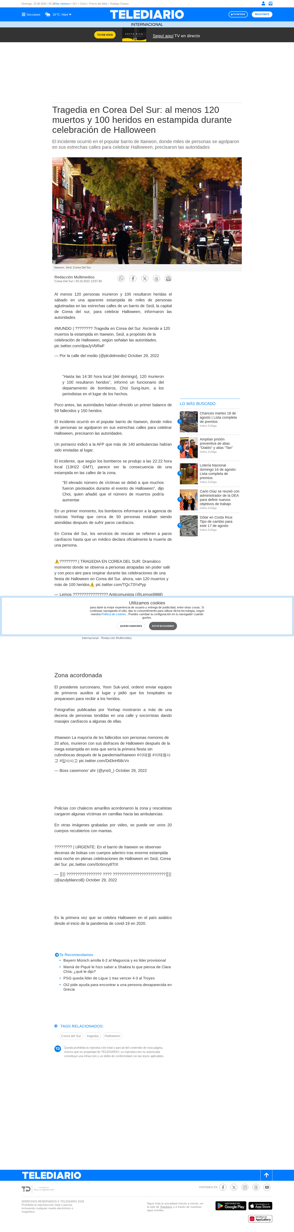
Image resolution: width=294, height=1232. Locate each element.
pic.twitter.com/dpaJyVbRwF (79, 346)
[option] (147, 214)
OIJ (75, 3)
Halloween (112, 1036)
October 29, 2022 (143, 355)
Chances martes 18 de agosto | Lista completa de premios (218, 417)
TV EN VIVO (239, 14)
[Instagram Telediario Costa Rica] (244, 1187)
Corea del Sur (71, 1036)
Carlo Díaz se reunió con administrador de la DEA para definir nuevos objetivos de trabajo (219, 497)
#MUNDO (63, 328)
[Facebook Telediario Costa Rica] (222, 1187)
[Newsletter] (270, 4)
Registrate (262, 14)
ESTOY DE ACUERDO (163, 626)
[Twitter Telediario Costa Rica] (233, 1187)
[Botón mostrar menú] (32, 14)
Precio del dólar (98, 3)
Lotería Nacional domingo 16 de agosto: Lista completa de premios (218, 471)
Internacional (147, 24)
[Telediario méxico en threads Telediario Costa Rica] (255, 1187)
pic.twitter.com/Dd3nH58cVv (104, 760)
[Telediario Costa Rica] (147, 14)
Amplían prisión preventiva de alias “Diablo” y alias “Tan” (216, 443)
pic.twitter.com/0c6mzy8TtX (93, 864)
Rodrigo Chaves (119, 3)
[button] (121, 278)
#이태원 (144, 755)
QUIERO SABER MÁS (131, 626)
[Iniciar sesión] (263, 3)
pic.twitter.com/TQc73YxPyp (121, 584)
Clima (83, 3)
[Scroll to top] (266, 1175)
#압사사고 (69, 760)
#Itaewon (62, 737)
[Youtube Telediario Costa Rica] (266, 1187)
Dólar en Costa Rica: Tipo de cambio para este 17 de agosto (216, 521)
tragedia (93, 1036)
